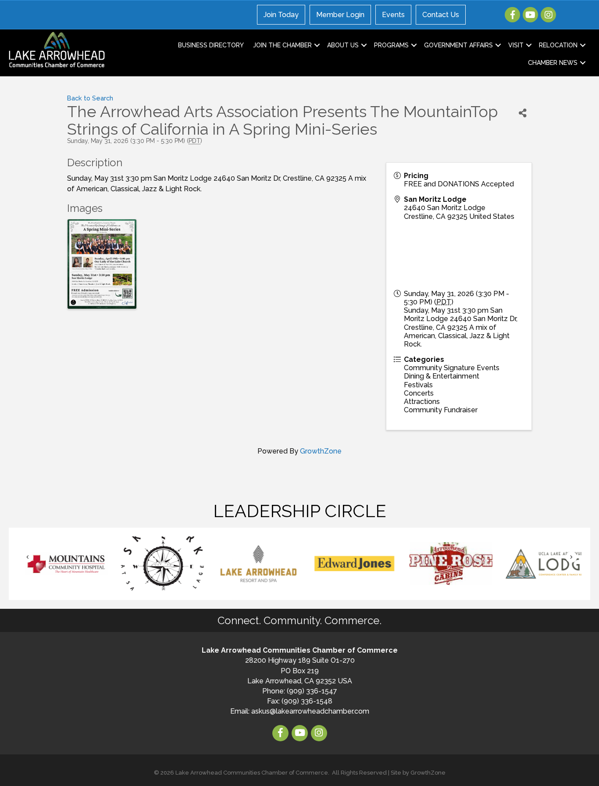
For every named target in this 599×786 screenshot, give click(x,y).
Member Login (340, 15)
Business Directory (211, 45)
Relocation (558, 45)
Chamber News (553, 62)
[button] (27, 557)
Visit (516, 45)
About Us (343, 45)
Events (393, 15)
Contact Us (440, 15)
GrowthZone (321, 451)
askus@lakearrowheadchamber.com (310, 711)
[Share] (522, 113)
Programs (391, 45)
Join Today (281, 15)
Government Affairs (458, 45)
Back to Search (90, 98)
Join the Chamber (282, 45)
